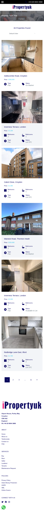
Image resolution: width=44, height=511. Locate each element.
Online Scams (6, 490)
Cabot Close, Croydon (13, 182)
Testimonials (6, 439)
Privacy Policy (6, 480)
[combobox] (22, 33)
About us (4, 436)
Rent (3, 458)
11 (31, 380)
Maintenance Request (9, 468)
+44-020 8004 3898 (35, 2)
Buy (3, 456)
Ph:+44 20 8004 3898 (9, 423)
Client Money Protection (9, 483)
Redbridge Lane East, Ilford (15, 352)
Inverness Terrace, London (15, 127)
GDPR (4, 485)
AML (3, 488)
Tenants (4, 466)
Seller (3, 461)
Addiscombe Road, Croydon (15, 76)
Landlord (4, 463)
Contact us (5, 441)
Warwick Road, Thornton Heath (17, 239)
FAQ (3, 444)
